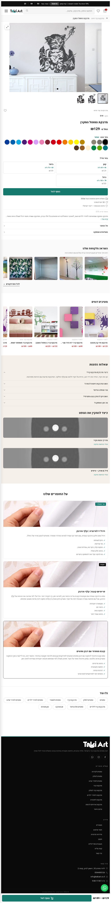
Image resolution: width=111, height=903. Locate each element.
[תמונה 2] (92, 99)
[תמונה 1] (103, 99)
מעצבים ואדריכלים (95, 844)
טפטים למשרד (55, 700)
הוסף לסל (55, 191)
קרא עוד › (104, 219)
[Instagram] (98, 757)
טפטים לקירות (97, 771)
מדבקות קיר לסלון (95, 790)
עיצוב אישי (98, 809)
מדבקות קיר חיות (97, 18)
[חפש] (27, 11)
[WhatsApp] (92, 757)
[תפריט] (6, 11)
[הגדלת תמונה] (7, 27)
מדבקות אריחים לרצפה (94, 804)
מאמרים (99, 825)
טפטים (102, 700)
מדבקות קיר (72, 700)
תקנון (100, 839)
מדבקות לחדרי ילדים (94, 795)
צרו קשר (99, 853)
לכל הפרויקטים (13, 284)
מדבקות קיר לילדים (97, 706)
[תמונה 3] (81, 99)
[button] (96, 268)
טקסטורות (45, 706)
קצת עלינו (98, 848)
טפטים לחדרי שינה (13, 700)
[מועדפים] (98, 11)
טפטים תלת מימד (76, 706)
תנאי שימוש (97, 830)
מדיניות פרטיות (96, 834)
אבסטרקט (59, 706)
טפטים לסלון (88, 700)
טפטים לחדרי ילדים (35, 700)
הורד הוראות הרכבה (101, 444)
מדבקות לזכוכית (96, 800)
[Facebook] (105, 757)
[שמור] (5, 111)
